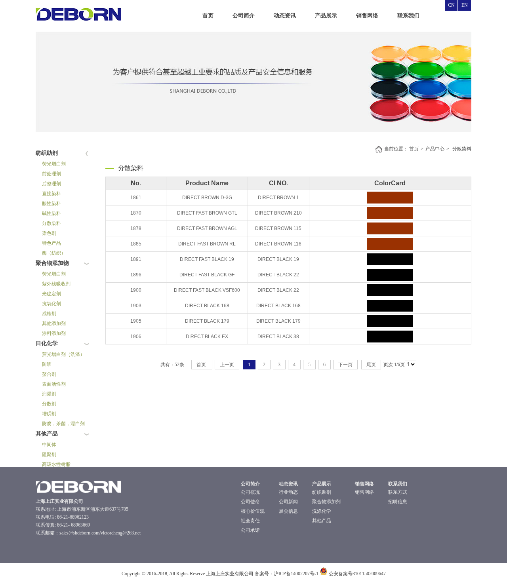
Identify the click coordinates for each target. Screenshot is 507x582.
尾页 (371, 364)
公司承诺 (250, 530)
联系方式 (397, 492)
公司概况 (250, 492)
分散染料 (51, 223)
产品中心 (434, 149)
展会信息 (288, 511)
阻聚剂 (49, 454)
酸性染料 (51, 203)
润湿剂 (49, 394)
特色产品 (51, 243)
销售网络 (367, 16)
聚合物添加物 (52, 263)
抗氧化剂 (51, 303)
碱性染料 (51, 213)
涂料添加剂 (54, 333)
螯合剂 (49, 374)
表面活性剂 (54, 384)
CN (451, 5)
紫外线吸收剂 (56, 284)
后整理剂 (51, 183)
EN (464, 5)
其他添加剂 (54, 323)
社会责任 (250, 520)
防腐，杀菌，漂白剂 (63, 423)
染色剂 (49, 233)
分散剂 (49, 404)
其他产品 (47, 434)
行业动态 (288, 492)
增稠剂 (49, 414)
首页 (207, 16)
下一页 (345, 364)
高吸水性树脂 (56, 464)
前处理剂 (51, 174)
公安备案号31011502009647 (357, 573)
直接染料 (51, 193)
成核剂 (49, 313)
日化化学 (47, 343)
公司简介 (244, 16)
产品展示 (326, 16)
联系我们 (408, 16)
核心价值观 (253, 511)
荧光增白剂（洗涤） (63, 354)
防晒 (46, 364)
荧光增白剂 (54, 164)
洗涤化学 (321, 511)
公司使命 (250, 501)
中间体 (49, 444)
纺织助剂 (47, 153)
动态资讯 (285, 16)
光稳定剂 (51, 294)
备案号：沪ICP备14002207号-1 (286, 573)
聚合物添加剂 (326, 501)
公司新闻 (288, 501)
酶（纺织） (54, 253)
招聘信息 (397, 501)
